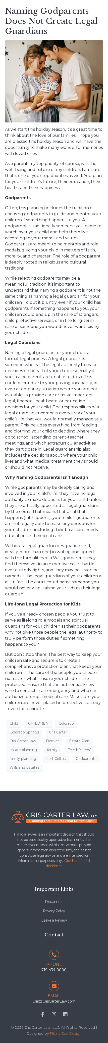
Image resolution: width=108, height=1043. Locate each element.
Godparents (86, 758)
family (52, 750)
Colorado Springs (24, 732)
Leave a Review (54, 920)
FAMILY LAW (79, 750)
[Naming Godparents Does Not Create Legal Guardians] (54, 81)
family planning (23, 758)
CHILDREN (38, 723)
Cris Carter (58, 732)
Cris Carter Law (23, 741)
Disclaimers (54, 901)
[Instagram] (54, 1014)
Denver (52, 741)
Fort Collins (56, 758)
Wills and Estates (24, 767)
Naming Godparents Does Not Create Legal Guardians (51, 21)
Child (14, 723)
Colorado (66, 723)
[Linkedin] (65, 1014)
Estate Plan (79, 741)
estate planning (23, 750)
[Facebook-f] (43, 1014)
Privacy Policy (54, 911)
